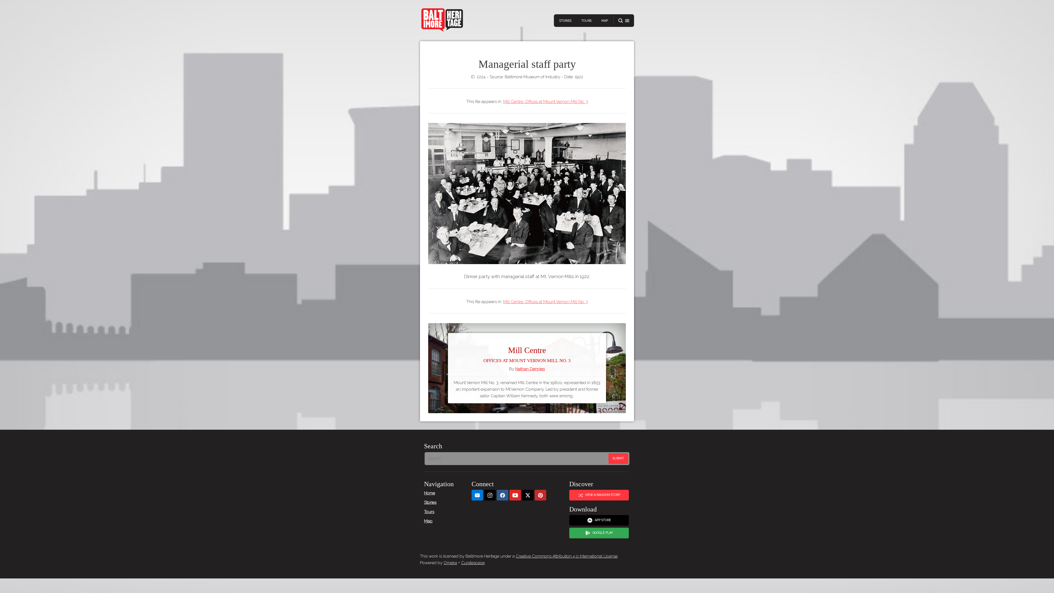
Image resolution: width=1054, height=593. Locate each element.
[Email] (477, 495)
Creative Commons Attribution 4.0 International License (567, 556)
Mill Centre (527, 354)
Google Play (603, 533)
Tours (586, 21)
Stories (565, 21)
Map (604, 21)
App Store (603, 520)
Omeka (450, 562)
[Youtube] (515, 495)
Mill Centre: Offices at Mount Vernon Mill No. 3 (545, 101)
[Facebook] (502, 495)
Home (429, 493)
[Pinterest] (540, 495)
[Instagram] (490, 495)
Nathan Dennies (530, 369)
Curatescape (473, 562)
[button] (624, 20)
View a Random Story (602, 495)
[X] (528, 495)
